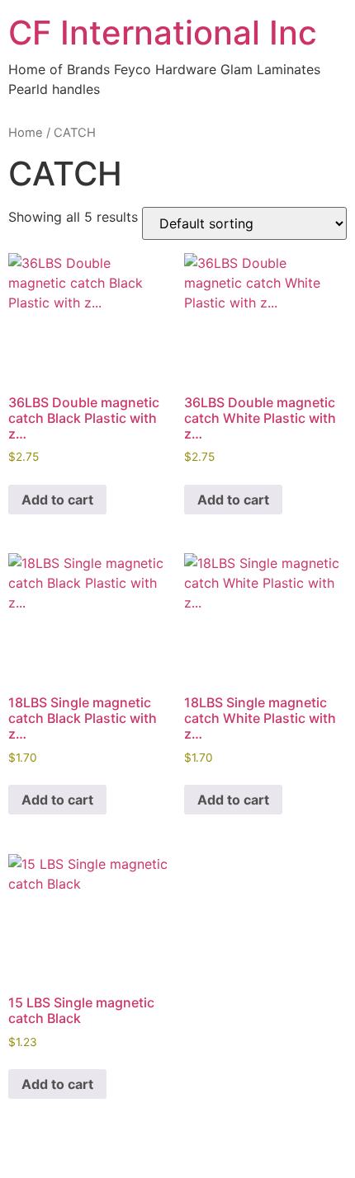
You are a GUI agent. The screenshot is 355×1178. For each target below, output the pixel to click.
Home (25, 132)
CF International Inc (162, 32)
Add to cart (57, 499)
